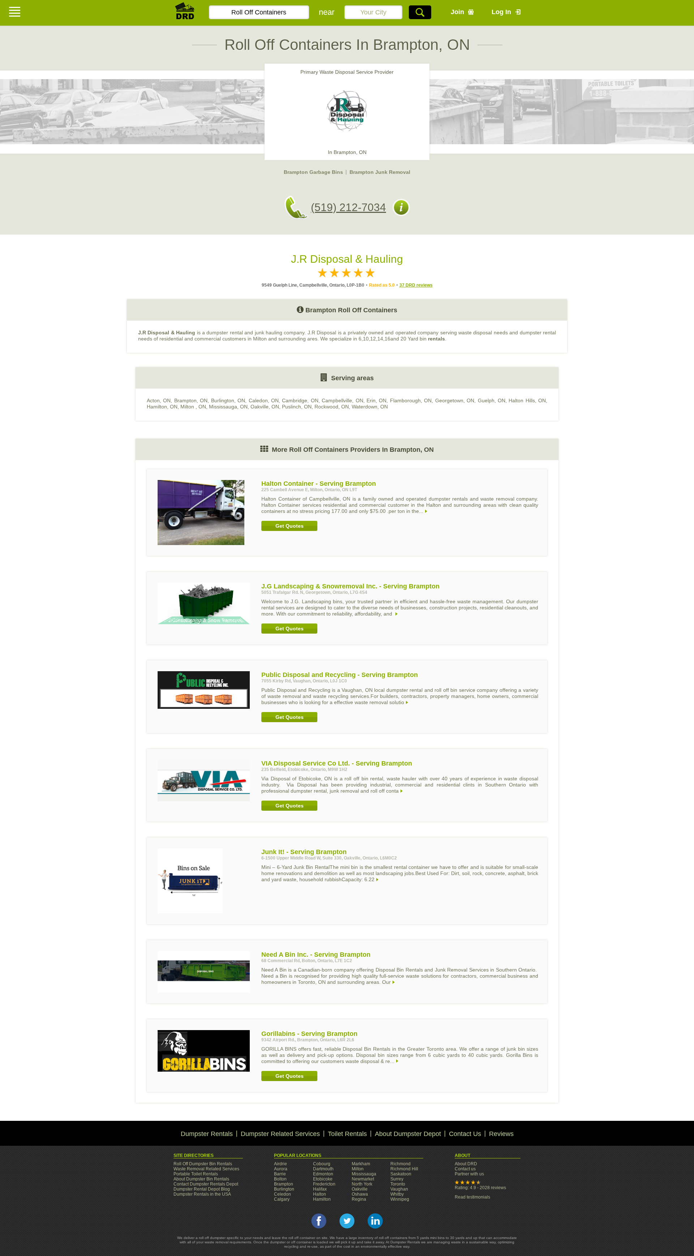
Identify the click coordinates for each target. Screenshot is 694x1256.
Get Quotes (289, 526)
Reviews (501, 1133)
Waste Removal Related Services (206, 1168)
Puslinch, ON (297, 407)
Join (457, 12)
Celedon (282, 1194)
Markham (361, 1163)
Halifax (320, 1189)
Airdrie (280, 1163)
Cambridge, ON (300, 400)
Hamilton (322, 1199)
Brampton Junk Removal (380, 172)
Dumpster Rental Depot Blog (202, 1189)
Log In (501, 12)
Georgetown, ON (454, 400)
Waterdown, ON (370, 407)
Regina (359, 1199)
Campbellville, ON (342, 400)
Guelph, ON (491, 400)
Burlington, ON (228, 400)
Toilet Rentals (347, 1133)
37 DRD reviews (416, 285)
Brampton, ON (190, 400)
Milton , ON (193, 407)
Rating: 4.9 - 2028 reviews (480, 1187)
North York (362, 1184)
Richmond (400, 1163)
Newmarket (363, 1179)
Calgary (282, 1199)
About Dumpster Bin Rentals (201, 1179)
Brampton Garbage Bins (313, 172)
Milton (358, 1168)
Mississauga (364, 1173)
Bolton (280, 1179)
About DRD (466, 1163)
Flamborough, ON (411, 400)
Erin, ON (376, 400)
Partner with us (469, 1173)
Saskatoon (400, 1173)
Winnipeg (399, 1199)
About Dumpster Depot (408, 1133)
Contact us (465, 1168)
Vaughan (399, 1189)
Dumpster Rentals (207, 1133)
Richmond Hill (404, 1168)
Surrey (396, 1179)
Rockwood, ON (331, 407)
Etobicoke (323, 1179)
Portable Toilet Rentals (196, 1173)
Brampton (283, 1184)
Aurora (280, 1168)
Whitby (397, 1194)
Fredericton (324, 1184)
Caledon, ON (264, 400)
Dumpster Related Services (280, 1133)
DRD (185, 13)
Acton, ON (159, 400)
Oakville (360, 1189)
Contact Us (465, 1133)
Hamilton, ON (162, 407)
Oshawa (360, 1194)
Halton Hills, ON (527, 400)
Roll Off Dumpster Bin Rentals (203, 1163)
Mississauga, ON (228, 407)
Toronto (397, 1184)
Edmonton (323, 1173)
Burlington (284, 1189)
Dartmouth (323, 1168)
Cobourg (321, 1163)
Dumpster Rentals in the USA (202, 1194)
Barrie (280, 1173)
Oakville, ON (264, 407)
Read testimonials (472, 1197)
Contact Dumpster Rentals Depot (206, 1184)
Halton (319, 1194)
